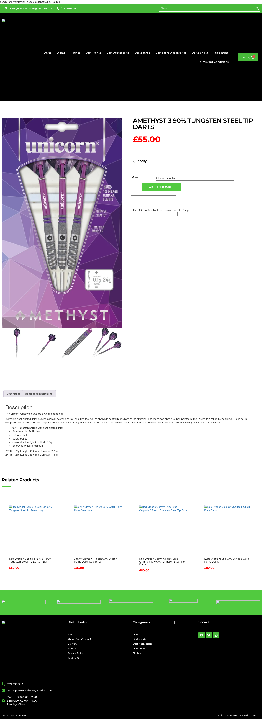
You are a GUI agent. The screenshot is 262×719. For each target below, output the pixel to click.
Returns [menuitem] (72, 648)
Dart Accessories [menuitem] (117, 52)
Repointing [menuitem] (221, 52)
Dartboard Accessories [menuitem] (170, 52)
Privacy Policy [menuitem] (75, 653)
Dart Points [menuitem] (93, 52)
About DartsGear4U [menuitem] (79, 639)
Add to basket (161, 187)
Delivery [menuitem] (72, 643)
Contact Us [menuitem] (73, 657)
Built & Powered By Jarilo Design (239, 715)
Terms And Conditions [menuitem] (213, 61)
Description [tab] (14, 393)
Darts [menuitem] (47, 52)
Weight (135, 177)
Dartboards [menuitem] (142, 52)
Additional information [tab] (39, 393)
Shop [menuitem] (70, 634)
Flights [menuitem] (75, 52)
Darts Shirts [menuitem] (200, 52)
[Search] (257, 8)
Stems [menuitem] (61, 52)
